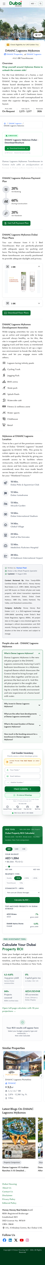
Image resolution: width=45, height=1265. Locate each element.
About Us (6, 1188)
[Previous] (5, 1145)
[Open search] (41, 4)
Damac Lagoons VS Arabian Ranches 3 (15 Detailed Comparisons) (15, 1169)
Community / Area (14, 888)
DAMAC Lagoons (34, 54)
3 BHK (35, 878)
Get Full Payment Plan (18, 223)
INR (23, 849)
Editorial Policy (9, 1203)
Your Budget (12, 854)
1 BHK (18, 878)
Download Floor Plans (18, 313)
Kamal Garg (16, 1154)
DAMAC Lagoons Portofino (18, 1080)
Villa (21, 883)
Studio (9, 878)
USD (16, 849)
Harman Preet (21, 568)
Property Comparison (12, 1162)
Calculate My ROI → (22, 900)
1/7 (39, 35)
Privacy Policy (8, 1199)
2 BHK (26, 878)
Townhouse (11, 883)
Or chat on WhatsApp (24, 795)
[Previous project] (3, 1076)
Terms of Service (23, 800)
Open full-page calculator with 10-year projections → (20, 1009)
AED (9, 849)
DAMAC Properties (15, 54)
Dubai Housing (9, 1184)
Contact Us (7, 1192)
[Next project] (41, 1076)
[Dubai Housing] (5, 123)
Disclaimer (7, 1195)
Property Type (12, 874)
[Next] (39, 1145)
